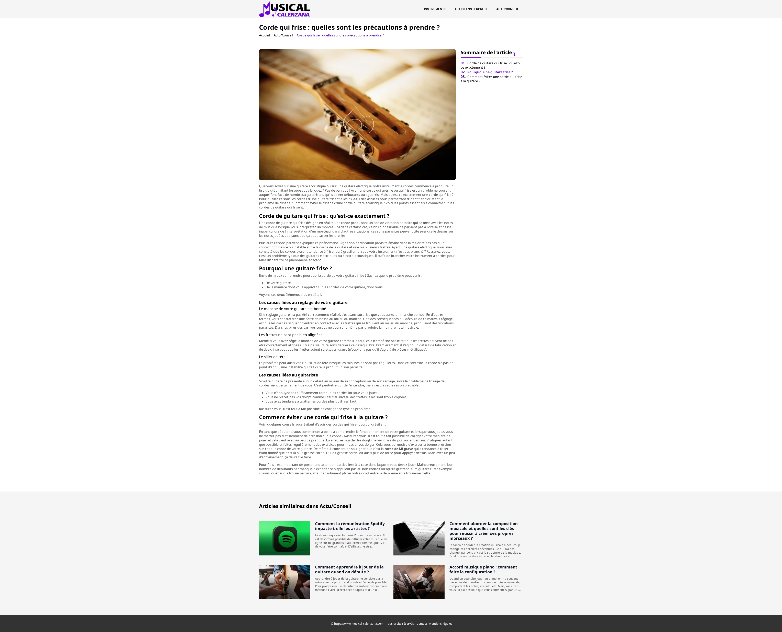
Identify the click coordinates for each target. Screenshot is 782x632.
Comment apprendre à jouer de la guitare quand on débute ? (349, 569)
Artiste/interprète (471, 9)
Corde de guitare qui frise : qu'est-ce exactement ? (490, 65)
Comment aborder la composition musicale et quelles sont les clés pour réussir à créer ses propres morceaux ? (483, 531)
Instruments (435, 9)
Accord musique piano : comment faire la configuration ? (483, 569)
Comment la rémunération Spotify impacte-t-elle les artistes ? (350, 526)
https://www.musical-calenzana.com (358, 623)
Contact (422, 623)
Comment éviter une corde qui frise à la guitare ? (491, 79)
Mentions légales (440, 623)
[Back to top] (771, 621)
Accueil (264, 35)
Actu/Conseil (507, 9)
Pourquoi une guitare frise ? (487, 72)
